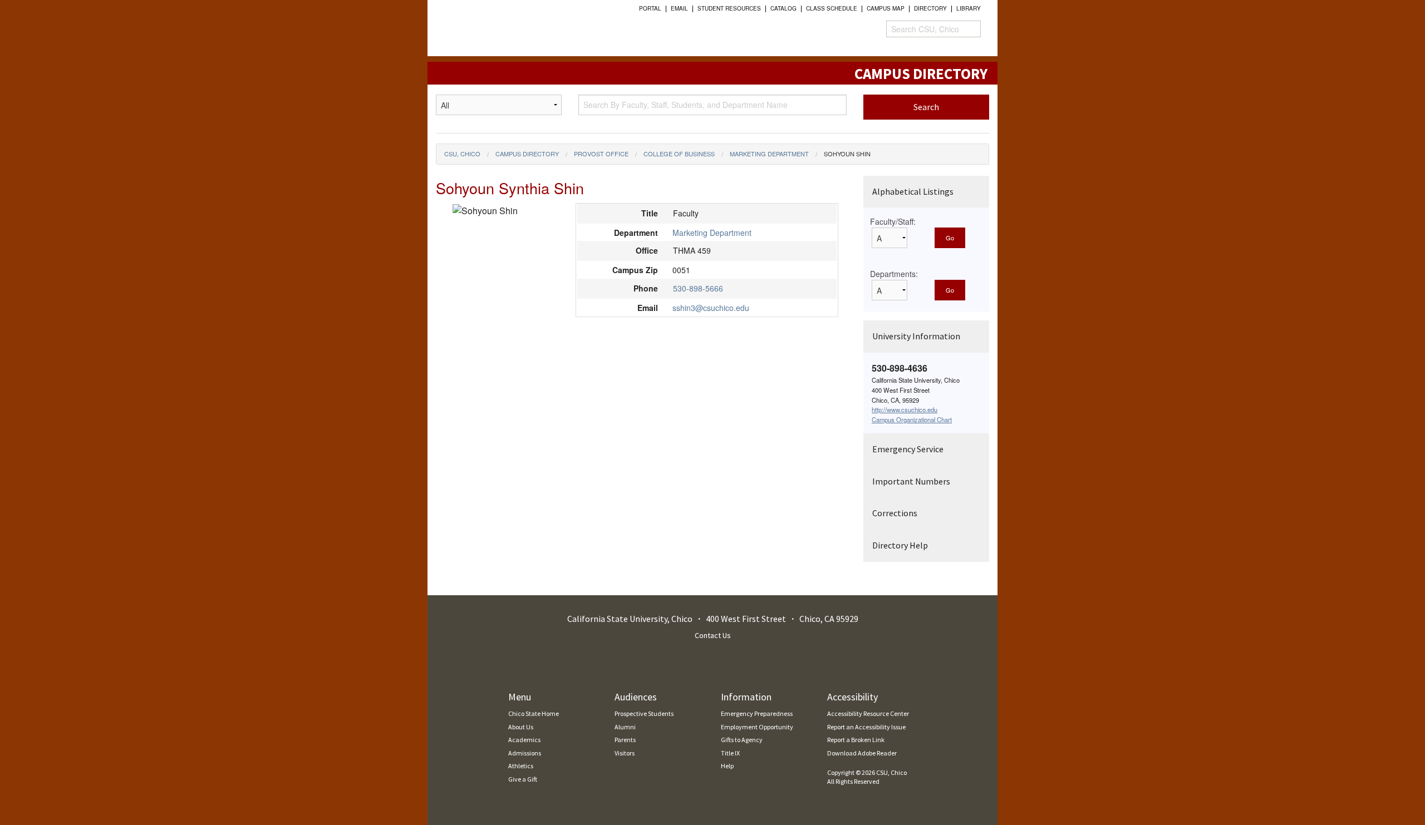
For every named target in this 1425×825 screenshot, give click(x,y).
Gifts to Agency (742, 739)
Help (727, 766)
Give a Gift (522, 779)
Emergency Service (908, 449)
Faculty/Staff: (893, 221)
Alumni (625, 727)
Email (679, 8)
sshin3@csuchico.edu (710, 307)
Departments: (894, 273)
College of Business (679, 153)
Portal (650, 8)
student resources (729, 8)
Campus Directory (527, 153)
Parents (625, 739)
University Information (916, 336)
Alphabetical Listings (913, 191)
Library (968, 8)
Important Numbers (911, 481)
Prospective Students (644, 713)
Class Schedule (831, 8)
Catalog (783, 8)
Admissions (524, 753)
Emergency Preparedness (757, 713)
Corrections (894, 512)
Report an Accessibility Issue (866, 727)
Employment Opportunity (757, 727)
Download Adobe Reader (862, 753)
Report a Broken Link (856, 739)
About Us (520, 727)
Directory (930, 8)
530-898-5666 (698, 288)
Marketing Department (769, 153)
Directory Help (900, 545)
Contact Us (713, 635)
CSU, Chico (462, 153)
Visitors (625, 753)
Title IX (730, 753)
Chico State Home (533, 713)
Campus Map (886, 8)
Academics (524, 739)
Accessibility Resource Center (868, 713)
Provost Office (601, 153)
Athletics (520, 766)
